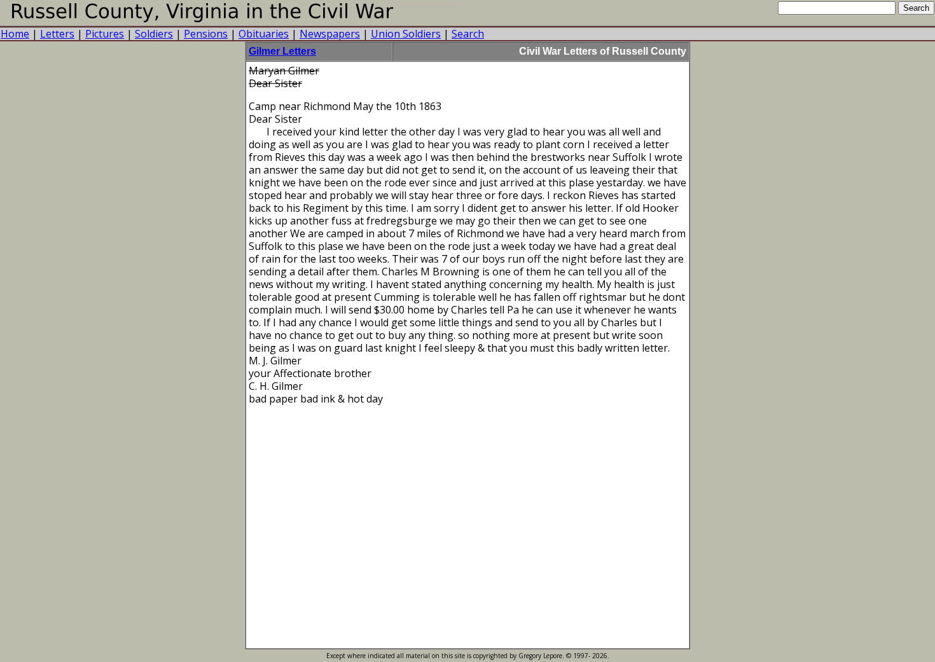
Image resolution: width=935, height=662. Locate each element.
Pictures (104, 34)
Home (15, 34)
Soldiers (154, 34)
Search (468, 34)
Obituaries (264, 34)
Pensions (206, 34)
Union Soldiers (406, 34)
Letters (57, 34)
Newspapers (330, 34)
